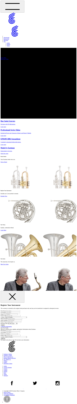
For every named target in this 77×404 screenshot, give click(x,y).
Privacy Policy (7, 392)
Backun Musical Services (10, 358)
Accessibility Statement (9, 395)
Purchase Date (4, 323)
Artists (8, 43)
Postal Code (3, 315)
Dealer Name (4, 322)
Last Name (3, 312)
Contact (5, 370)
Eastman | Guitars (8, 355)
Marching (6, 40)
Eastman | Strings (8, 354)
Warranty (6, 375)
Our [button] (4, 41)
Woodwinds (6, 37)
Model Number (4, 318)
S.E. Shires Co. (7, 359)
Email (2, 314)
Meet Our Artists (4, 264)
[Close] (12, 297)
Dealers (8, 44)
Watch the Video (4, 59)
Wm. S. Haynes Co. (8, 356)
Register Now (4, 196)
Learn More (3, 57)
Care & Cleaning (8, 367)
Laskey (5, 362)
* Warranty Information (6, 326)
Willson (5, 360)
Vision (8, 45)
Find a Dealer (4, 162)
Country (3, 317)
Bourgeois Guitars (8, 363)
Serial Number (4, 320)
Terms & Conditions (8, 393)
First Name (3, 311)
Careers (5, 368)
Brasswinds (6, 39)
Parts (5, 373)
